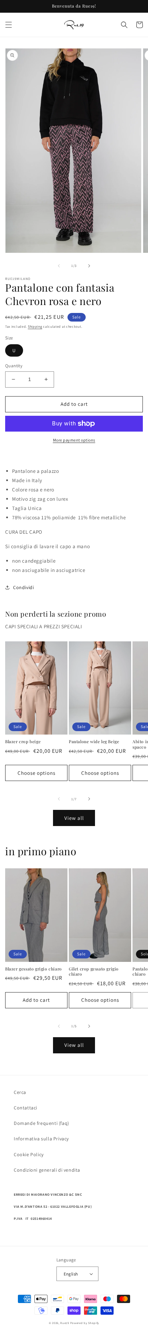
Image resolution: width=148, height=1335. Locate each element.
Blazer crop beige (23, 741)
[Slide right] (89, 265)
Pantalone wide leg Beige (94, 741)
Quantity (13, 366)
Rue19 (64, 1323)
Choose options (36, 773)
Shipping (35, 326)
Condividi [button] (23, 587)
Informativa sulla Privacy (41, 1139)
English (71, 1274)
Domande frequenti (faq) (41, 1123)
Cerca (20, 1092)
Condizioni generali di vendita (47, 1170)
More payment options (74, 440)
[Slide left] (58, 265)
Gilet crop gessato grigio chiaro (94, 971)
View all (74, 818)
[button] (8, 24)
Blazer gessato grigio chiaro (33, 969)
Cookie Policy (29, 1154)
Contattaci (25, 1108)
